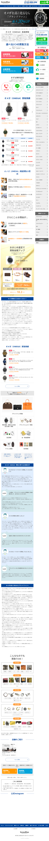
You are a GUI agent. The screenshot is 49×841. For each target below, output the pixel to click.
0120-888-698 (41, 35)
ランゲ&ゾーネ (38, 127)
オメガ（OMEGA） (39, 98)
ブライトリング (39, 104)
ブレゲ (37, 119)
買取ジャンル (15, 6)
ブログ (44, 6)
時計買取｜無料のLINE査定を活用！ (41, 220)
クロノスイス (38, 145)
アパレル (37, 232)
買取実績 (23, 6)
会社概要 (15, 828)
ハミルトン (38, 150)
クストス (37, 177)
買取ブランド (19, 6)
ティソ (37, 200)
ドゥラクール (38, 206)
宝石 (37, 226)
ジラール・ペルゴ (39, 159)
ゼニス (37, 107)
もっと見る (17, 759)
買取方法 (27, 6)
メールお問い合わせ (42, 43)
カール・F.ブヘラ (39, 168)
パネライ (37, 124)
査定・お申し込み (34, 6)
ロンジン (37, 153)
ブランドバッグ (39, 216)
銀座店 (37, 242)
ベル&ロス (38, 182)
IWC (37, 121)
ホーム (5, 6)
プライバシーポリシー (24, 828)
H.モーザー (38, 165)
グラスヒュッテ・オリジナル (41, 188)
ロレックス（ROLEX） (40, 87)
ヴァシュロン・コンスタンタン (41, 113)
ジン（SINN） (38, 148)
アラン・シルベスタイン (40, 142)
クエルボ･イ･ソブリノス (40, 174)
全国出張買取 (22, 771)
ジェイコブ (38, 162)
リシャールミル (39, 101)
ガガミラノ (38, 185)
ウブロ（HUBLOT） (39, 92)
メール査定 (42, 69)
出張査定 (41, 74)
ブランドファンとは (9, 6)
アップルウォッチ (39, 191)
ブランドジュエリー (39, 223)
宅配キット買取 (6, 771)
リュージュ (38, 139)
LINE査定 (42, 65)
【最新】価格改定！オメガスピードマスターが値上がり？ (7, 455)
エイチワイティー (39, 194)
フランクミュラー (39, 110)
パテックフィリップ (39, 90)
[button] (32, 112)
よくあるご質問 (40, 6)
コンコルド (38, 197)
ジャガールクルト (39, 130)
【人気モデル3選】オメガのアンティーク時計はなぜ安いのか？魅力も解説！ (18, 456)
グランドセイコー (39, 136)
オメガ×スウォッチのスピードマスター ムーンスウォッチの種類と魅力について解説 (29, 456)
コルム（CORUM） (39, 179)
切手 (37, 235)
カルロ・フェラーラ (39, 171)
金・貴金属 (38, 229)
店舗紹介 (30, 6)
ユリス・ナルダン (39, 156)
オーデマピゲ (38, 95)
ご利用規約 (33, 828)
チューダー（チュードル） (40, 208)
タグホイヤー (38, 116)
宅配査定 (41, 78)
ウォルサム (38, 203)
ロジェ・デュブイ (39, 133)
